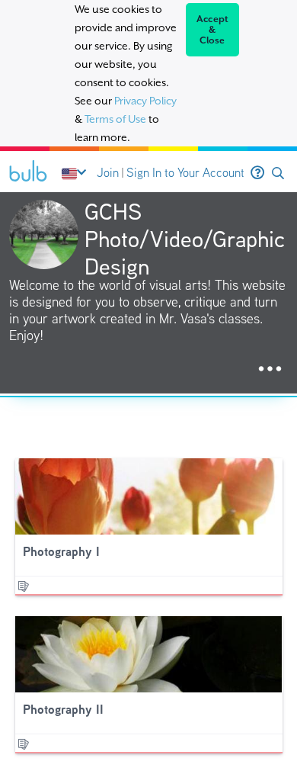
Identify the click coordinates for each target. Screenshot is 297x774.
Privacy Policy (145, 101)
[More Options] (270, 369)
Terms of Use (115, 119)
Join (108, 172)
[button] (278, 173)
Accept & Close (212, 30)
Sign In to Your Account (185, 172)
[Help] (257, 173)
